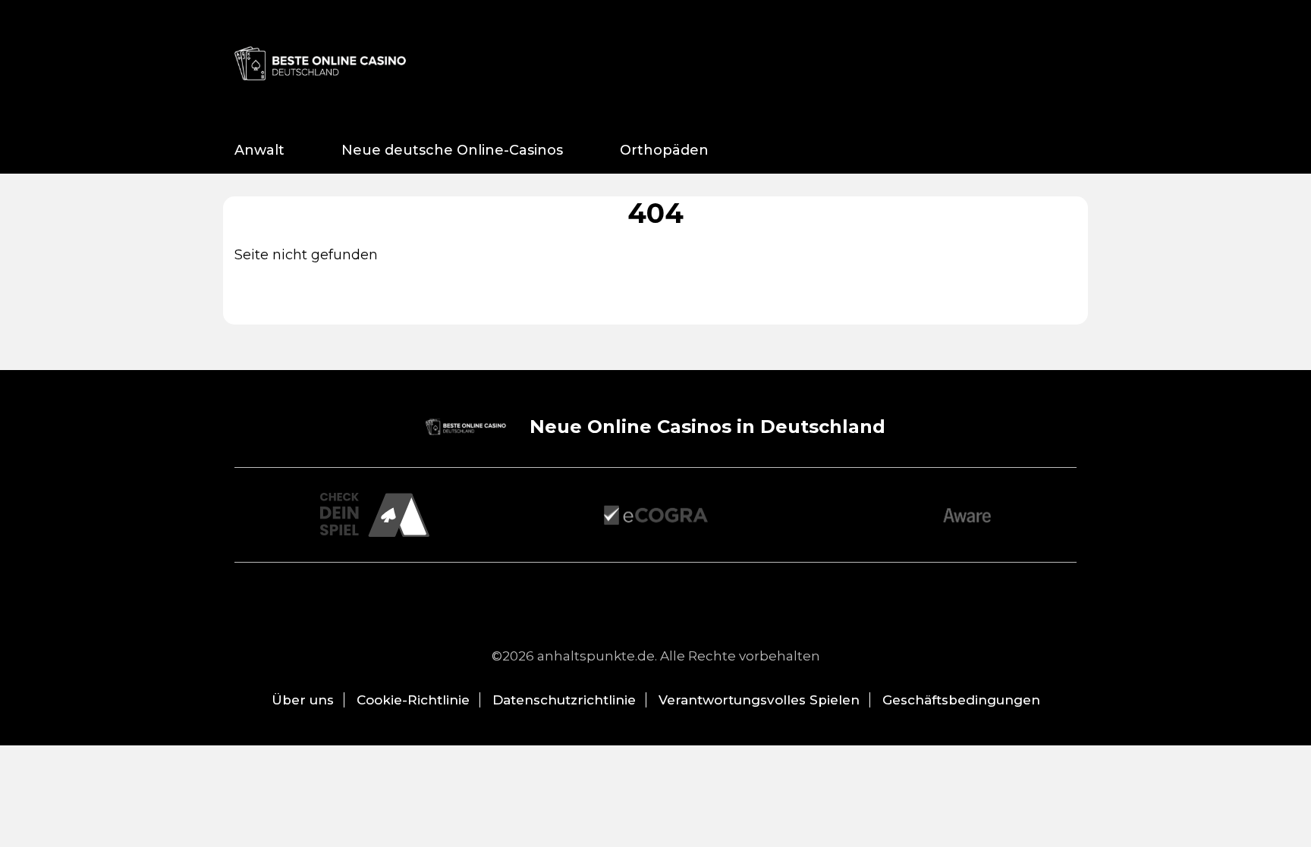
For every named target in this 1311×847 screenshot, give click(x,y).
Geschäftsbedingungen (961, 699)
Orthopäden (664, 150)
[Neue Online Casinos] (321, 63)
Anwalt (259, 150)
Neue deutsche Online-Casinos (452, 150)
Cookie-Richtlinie (413, 699)
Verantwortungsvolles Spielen (759, 699)
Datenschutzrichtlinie (564, 699)
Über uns (303, 699)
